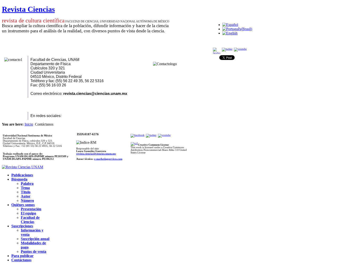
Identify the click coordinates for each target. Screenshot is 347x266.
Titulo (25, 192)
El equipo (28, 213)
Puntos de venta (33, 251)
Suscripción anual (35, 239)
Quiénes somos (23, 205)
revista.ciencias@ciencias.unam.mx (96, 153)
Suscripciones (22, 226)
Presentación (31, 209)
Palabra (27, 184)
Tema (25, 188)
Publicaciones (22, 175)
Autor (25, 196)
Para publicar (22, 256)
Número (27, 200)
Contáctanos (21, 260)
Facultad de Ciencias (30, 219)
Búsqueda (19, 179)
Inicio (29, 124)
